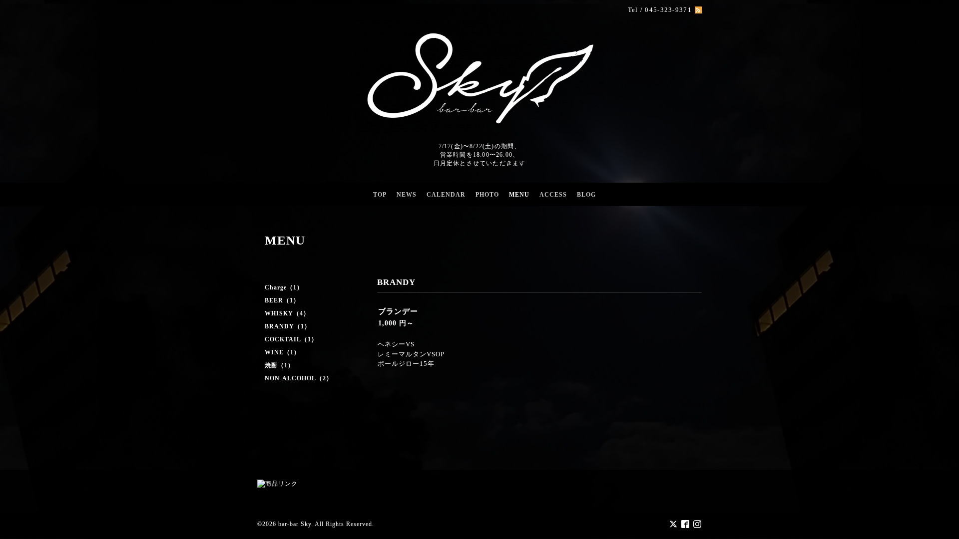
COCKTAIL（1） (291, 339)
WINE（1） (282, 352)
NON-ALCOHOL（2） (299, 378)
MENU (519, 194)
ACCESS (553, 194)
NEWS (407, 194)
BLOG (586, 194)
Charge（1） (284, 287)
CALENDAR (446, 194)
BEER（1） (282, 300)
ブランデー (398, 311)
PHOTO (487, 194)
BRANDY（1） (288, 326)
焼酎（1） (279, 365)
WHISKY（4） (287, 313)
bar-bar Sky (294, 524)
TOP (380, 194)
